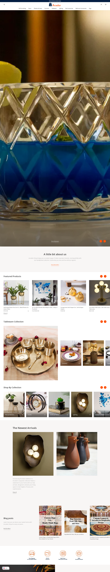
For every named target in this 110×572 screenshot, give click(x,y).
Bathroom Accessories (81, 8)
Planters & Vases (38, 8)
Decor (29, 8)
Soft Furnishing (22, 8)
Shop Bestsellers (55, 264)
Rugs (90, 8)
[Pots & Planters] (14, 404)
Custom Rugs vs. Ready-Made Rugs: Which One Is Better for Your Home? (49, 538)
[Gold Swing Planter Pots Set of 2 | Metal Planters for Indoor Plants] (16, 293)
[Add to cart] (26, 303)
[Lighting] (81, 404)
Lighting (61, 8)
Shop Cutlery (55, 241)
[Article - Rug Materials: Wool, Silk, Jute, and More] (75, 521)
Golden (28, 310)
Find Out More (7, 528)
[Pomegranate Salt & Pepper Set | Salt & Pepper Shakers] (73, 293)
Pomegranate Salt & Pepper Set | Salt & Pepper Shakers (72, 308)
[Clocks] (36, 404)
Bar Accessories (69, 8)
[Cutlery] (93, 353)
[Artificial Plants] (59, 404)
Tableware (54, 8)
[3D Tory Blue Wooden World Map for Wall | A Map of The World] (45, 293)
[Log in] (101, 4)
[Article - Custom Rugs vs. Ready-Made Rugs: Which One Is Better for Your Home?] (50, 521)
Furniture (47, 8)
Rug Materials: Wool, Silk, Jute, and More (74, 534)
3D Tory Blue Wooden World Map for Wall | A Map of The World (44, 308)
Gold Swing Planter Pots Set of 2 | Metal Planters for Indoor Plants (16, 308)
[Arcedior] (55, 4)
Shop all (5, 313)
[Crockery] (70, 353)
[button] (4, 4)
